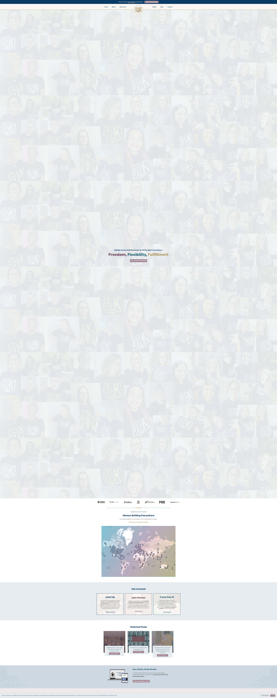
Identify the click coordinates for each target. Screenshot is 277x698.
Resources (123, 7)
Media (154, 7)
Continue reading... (114, 653)
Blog (162, 7)
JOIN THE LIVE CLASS (151, 2)
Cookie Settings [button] (264, 695)
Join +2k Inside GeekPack (138, 260)
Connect (170, 7)
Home (106, 7)
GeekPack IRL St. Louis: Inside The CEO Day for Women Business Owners (114, 649)
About (114, 7)
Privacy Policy (113, 695)
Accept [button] (272, 695)
